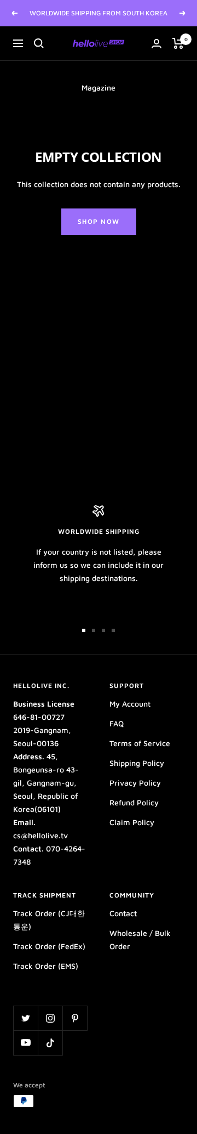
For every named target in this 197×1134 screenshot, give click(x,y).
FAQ (116, 723)
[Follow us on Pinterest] (74, 1018)
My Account (129, 703)
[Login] (156, 43)
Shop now (99, 221)
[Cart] (178, 43)
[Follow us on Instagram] (50, 1018)
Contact (123, 913)
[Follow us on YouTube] (25, 1042)
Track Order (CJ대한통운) (49, 920)
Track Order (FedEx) (49, 946)
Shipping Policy (136, 763)
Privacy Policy (135, 782)
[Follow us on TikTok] (50, 1042)
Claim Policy (131, 822)
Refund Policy (134, 802)
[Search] (39, 43)
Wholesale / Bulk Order (140, 939)
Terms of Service (139, 743)
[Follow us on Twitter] (25, 1018)
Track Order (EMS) (45, 966)
